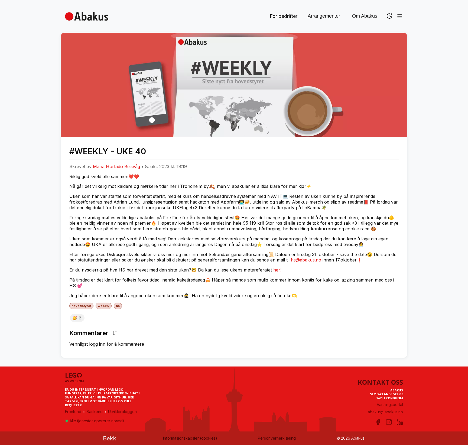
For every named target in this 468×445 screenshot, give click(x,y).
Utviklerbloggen (122, 411)
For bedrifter (283, 16)
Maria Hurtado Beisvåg (116, 166)
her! (277, 270)
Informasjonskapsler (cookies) (190, 438)
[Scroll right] (397, 159)
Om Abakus (364, 16)
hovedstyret (81, 306)
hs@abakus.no (306, 260)
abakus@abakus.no (385, 412)
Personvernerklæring (277, 438)
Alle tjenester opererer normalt (97, 420)
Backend (95, 411)
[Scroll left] (71, 159)
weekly (103, 306)
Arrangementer (324, 16)
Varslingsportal (390, 404)
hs (118, 306)
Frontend (73, 411)
